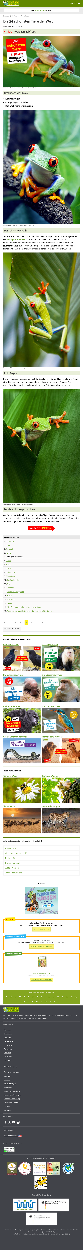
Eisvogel (9, 549)
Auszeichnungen (10, 1084)
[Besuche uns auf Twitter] (9, 1122)
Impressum (8, 1110)
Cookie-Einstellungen (11, 1102)
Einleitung (10, 541)
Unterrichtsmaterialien (12, 1091)
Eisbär (8, 568)
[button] (75, 3)
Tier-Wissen (40, 10)
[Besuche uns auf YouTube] (13, 1122)
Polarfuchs (10, 572)
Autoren (7, 1080)
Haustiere (7, 1038)
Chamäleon (10, 576)
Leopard (10, 588)
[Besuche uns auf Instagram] (18, 1122)
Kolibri (9, 595)
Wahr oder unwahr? (14, 872)
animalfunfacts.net (11, 1136)
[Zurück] (4, 622)
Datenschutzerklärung (12, 1099)
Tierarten (7, 1030)
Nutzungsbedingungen (12, 1095)
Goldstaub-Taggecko (15, 591)
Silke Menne (18, 26)
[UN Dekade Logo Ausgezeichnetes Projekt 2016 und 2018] (54, 1168)
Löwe (8, 545)
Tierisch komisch (12, 863)
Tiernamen (8, 1034)
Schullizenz (8, 1087)
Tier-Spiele (8, 1056)
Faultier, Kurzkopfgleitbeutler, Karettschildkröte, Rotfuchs (30, 611)
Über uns (7, 1076)
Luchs (8, 560)
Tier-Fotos (7, 1053)
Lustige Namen (12, 867)
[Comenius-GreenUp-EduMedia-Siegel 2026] (12, 1168)
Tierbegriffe (10, 858)
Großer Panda (13, 580)
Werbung (7, 1106)
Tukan (8, 564)
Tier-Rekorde (8, 1041)
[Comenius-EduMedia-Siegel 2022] (25, 1168)
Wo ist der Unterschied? (16, 853)
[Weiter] (47, 622)
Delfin (9, 603)
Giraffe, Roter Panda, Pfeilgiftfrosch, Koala (24, 607)
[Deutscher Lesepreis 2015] (40, 1168)
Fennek (9, 553)
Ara (8, 584)
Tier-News (7, 1060)
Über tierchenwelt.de (11, 1072)
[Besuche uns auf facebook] (5, 1122)
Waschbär (11, 599)
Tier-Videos (8, 1049)
